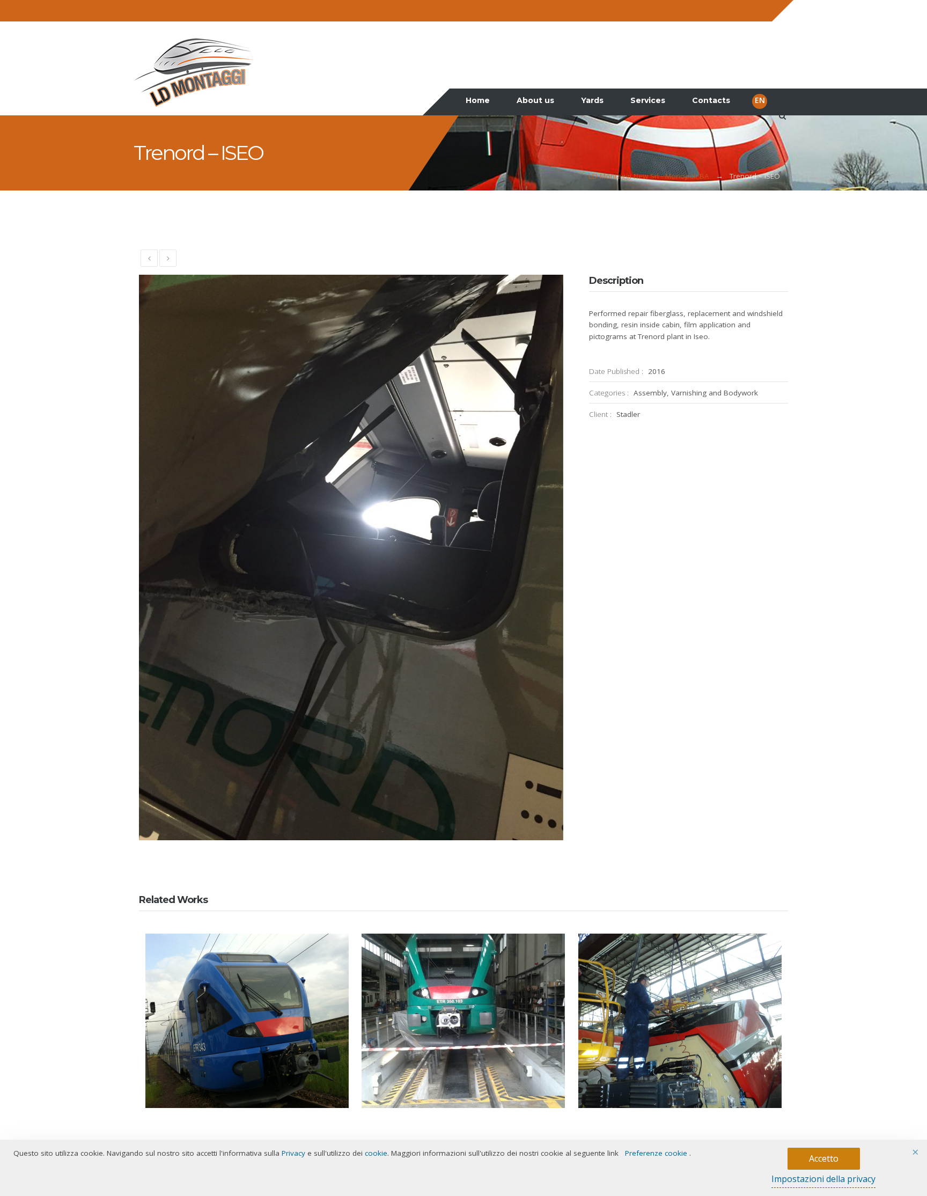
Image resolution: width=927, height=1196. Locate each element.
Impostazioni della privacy (823, 1179)
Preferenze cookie (656, 1153)
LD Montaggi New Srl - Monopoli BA (648, 176)
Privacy (293, 1153)
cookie (376, 1153)
